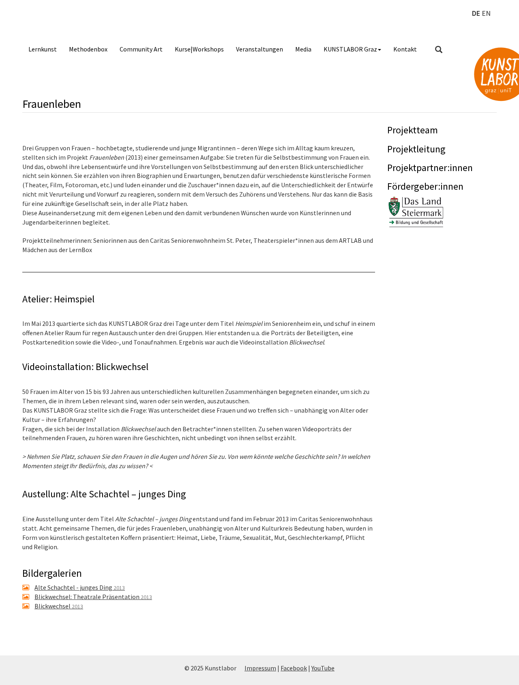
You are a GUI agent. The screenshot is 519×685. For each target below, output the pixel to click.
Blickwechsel (58, 606)
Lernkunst (42, 49)
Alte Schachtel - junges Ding (79, 587)
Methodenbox (88, 49)
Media (303, 49)
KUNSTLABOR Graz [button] (350, 49)
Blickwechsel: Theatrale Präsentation (93, 597)
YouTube (323, 668)
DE (476, 13)
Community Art (141, 49)
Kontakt (405, 49)
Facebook (294, 668)
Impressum (260, 668)
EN (486, 13)
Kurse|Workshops (199, 49)
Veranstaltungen (259, 49)
